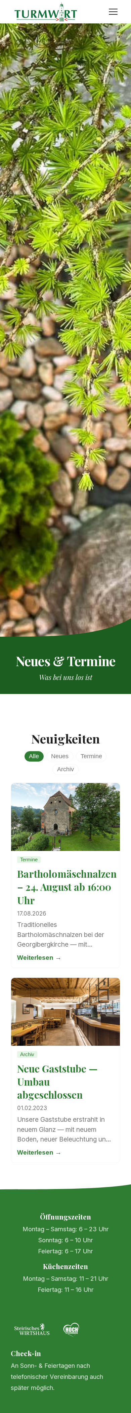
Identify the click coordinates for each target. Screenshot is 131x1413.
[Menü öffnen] (113, 11)
